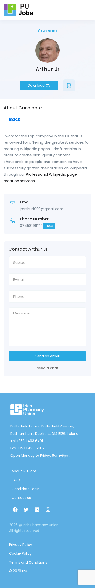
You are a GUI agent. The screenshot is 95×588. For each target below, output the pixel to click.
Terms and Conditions (28, 562)
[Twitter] (26, 510)
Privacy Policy (20, 544)
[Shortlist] (69, 85)
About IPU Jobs (24, 471)
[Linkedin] (37, 510)
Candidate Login (25, 489)
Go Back (48, 31)
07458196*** (36, 225)
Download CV (39, 85)
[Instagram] (48, 510)
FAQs (16, 479)
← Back (12, 119)
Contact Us (21, 497)
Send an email (47, 356)
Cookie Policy (20, 553)
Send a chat (47, 368)
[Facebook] (15, 510)
